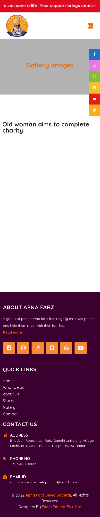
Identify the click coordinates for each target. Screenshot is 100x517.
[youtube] (81, 348)
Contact (10, 414)
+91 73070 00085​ (23, 464)
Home (8, 380)
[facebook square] (9, 348)
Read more (12, 332)
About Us (11, 394)
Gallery (9, 407)
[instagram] (23, 348)
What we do (14, 387)
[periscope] (38, 348)
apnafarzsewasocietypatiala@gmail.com (43, 482)
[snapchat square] (52, 348)
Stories (9, 400)
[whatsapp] (66, 348)
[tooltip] (94, 54)
